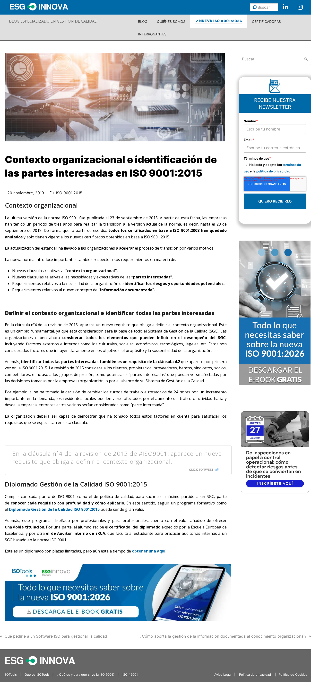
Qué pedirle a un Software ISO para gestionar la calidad (56, 636)
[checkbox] (275, 167)
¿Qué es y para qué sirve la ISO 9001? (86, 674)
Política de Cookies (293, 674)
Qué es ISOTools (37, 674)
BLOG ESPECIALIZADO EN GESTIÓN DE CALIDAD (53, 21)
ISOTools (10, 674)
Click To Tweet (201, 469)
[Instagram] (300, 7)
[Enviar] (254, 7)
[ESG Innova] (40, 660)
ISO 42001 (130, 674)
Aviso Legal (222, 674)
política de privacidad (273, 171)
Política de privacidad (255, 674)
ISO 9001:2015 (69, 192)
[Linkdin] (285, 7)
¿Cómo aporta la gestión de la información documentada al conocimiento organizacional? (223, 636)
